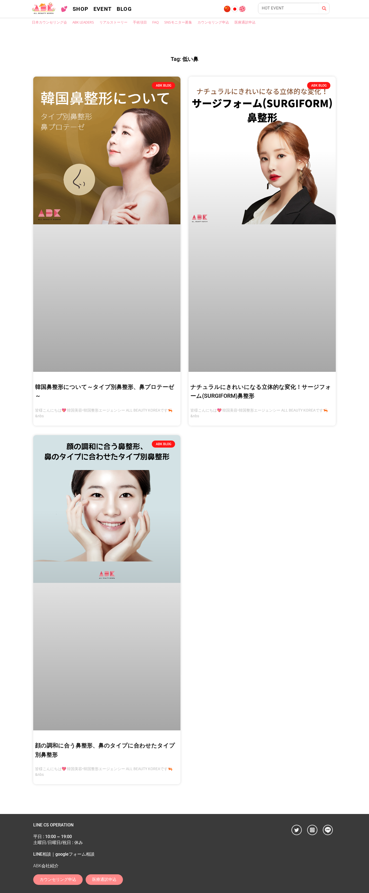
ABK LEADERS (83, 22)
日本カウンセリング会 (49, 22)
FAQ (155, 22)
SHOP (81, 9)
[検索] (324, 8)
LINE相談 (42, 854)
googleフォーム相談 (75, 854)
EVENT (102, 9)
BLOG (124, 9)
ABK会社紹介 (46, 865)
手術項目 (140, 22)
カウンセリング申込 (213, 22)
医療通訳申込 (245, 22)
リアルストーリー (113, 22)
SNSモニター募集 (178, 22)
